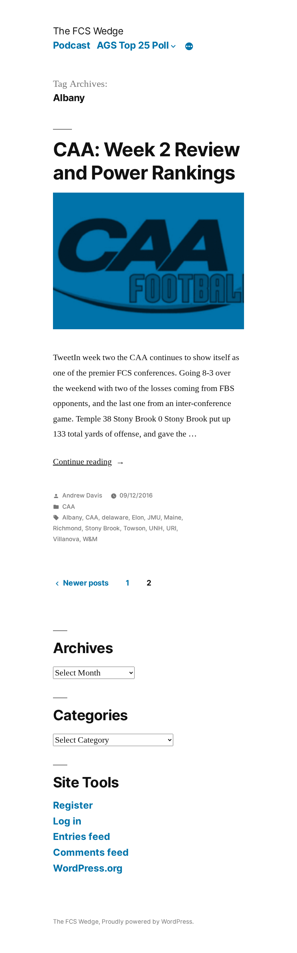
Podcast (71, 45)
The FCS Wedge (88, 31)
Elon (138, 517)
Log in (67, 821)
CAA (68, 506)
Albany (72, 517)
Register (73, 805)
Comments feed (91, 852)
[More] (189, 46)
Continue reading (82, 461)
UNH (156, 528)
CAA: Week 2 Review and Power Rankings (146, 161)
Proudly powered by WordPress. (148, 921)
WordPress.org (88, 868)
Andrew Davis (82, 495)
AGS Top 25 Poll (133, 45)
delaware (115, 517)
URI (171, 528)
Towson (134, 528)
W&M (90, 539)
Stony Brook (102, 528)
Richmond (67, 528)
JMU (153, 517)
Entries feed (81, 836)
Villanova (66, 539)
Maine (172, 517)
